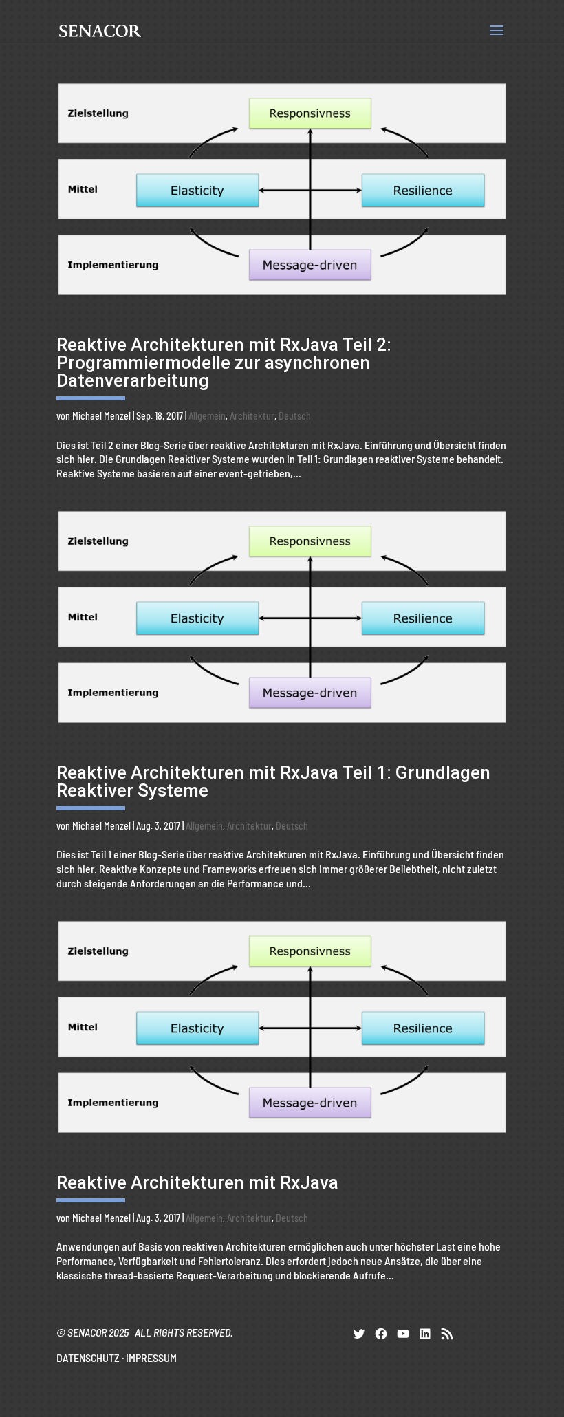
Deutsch (295, 416)
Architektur (252, 416)
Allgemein (207, 416)
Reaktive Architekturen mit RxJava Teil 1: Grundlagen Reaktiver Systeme (273, 781)
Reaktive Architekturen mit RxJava (197, 1182)
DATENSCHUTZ (88, 1357)
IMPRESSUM (151, 1357)
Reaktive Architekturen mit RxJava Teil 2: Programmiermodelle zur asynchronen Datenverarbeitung (223, 362)
